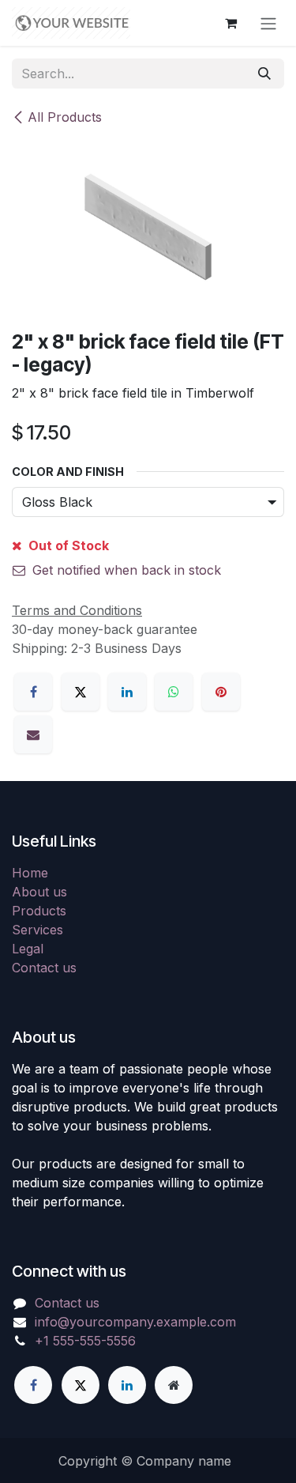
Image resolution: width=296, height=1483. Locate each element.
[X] (80, 692)
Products (39, 911)
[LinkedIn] (127, 692)
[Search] (264, 73)
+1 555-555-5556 (85, 1341)
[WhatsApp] (174, 692)
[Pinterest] (221, 692)
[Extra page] (174, 1385)
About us (39, 892)
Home (30, 873)
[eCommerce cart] (230, 23)
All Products (65, 117)
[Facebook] (33, 692)
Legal (27, 949)
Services (37, 930)
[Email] (33, 734)
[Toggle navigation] (268, 23)
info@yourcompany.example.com (135, 1322)
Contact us (44, 967)
